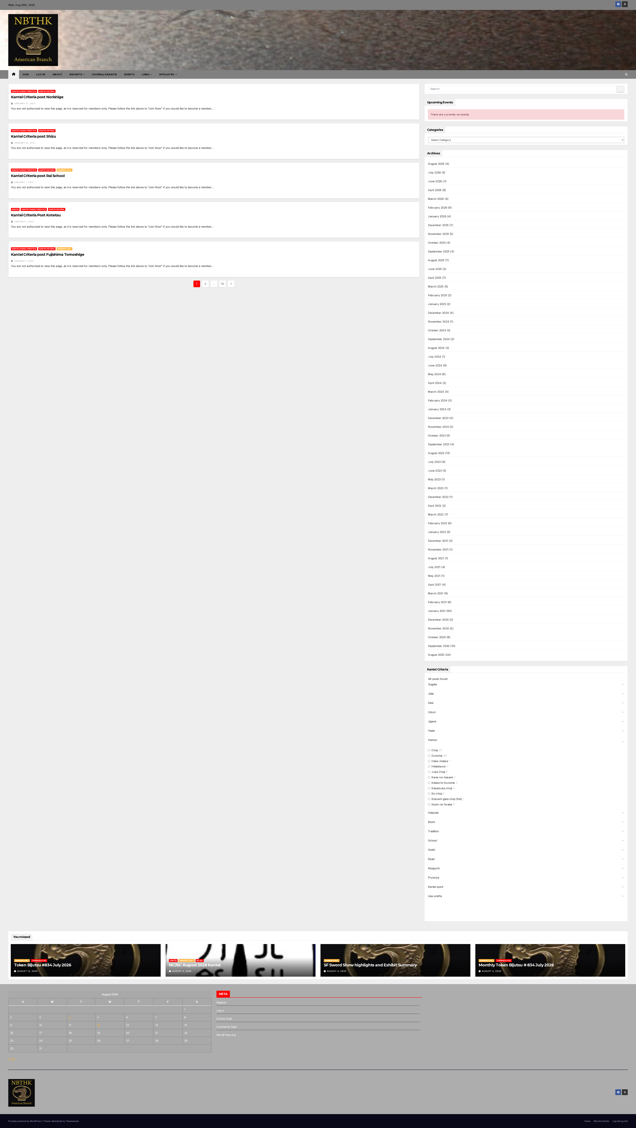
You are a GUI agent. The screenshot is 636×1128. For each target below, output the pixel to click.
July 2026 (434, 172)
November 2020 (438, 628)
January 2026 (437, 216)
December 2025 (438, 225)
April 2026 (434, 190)
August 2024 (436, 348)
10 (222, 284)
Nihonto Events (601, 1121)
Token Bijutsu (39, 961)
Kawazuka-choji (441, 788)
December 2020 (438, 619)
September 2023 (438, 444)
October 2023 (437, 435)
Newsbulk (57, 1121)
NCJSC (200, 961)
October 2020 (437, 637)
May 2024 (434, 374)
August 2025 (436, 260)
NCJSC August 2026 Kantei (195, 965)
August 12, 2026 (27, 971)
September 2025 (438, 251)
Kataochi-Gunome (443, 782)
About (57, 74)
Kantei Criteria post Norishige (37, 97)
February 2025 (437, 295)
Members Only (64, 170)
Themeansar (72, 1121)
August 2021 (436, 558)
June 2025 (435, 269)
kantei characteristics (24, 91)
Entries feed (224, 1018)
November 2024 (438, 321)
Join (26, 74)
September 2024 (439, 339)
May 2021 (434, 575)
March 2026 (436, 198)
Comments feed (226, 1026)
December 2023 (438, 418)
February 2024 (437, 400)
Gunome (436, 755)
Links (146, 74)
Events (129, 74)
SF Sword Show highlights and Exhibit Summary (370, 965)
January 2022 (437, 532)
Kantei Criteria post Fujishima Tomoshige (47, 254)
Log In (40, 74)
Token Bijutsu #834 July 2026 (42, 965)
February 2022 (437, 523)
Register (221, 1002)
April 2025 (434, 277)
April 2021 (434, 584)
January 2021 (437, 611)
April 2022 (434, 505)
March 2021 (435, 593)
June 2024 (435, 365)
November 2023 (438, 426)
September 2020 (439, 646)
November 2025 (438, 234)
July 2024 (434, 356)
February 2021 (437, 602)
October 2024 (437, 330)
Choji (434, 750)
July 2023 (434, 462)
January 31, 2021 (24, 103)
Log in (220, 1010)
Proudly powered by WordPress (25, 1121)
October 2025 (437, 242)
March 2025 (436, 286)
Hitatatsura (438, 766)
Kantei (15, 209)
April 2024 (435, 383)
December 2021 (438, 540)
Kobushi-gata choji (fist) (446, 799)
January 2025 (437, 304)
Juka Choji (438, 772)
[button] (626, 74)
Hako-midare (439, 761)
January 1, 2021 (24, 182)
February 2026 (437, 207)
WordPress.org (226, 1035)
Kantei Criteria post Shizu (33, 136)
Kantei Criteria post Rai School (38, 176)
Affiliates (167, 74)
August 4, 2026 (181, 971)
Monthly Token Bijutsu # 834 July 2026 (516, 965)
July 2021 (434, 567)
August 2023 (436, 453)
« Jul (11, 1059)
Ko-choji (436, 793)
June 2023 (435, 470)
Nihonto (76, 74)
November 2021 (438, 549)
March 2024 (436, 391)
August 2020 (436, 654)
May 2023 (434, 479)
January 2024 (437, 409)
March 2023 (436, 488)
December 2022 (438, 497)
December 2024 (438, 312)
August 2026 (436, 163)
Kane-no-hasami (442, 777)
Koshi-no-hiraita (441, 804)
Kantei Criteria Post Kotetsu (36, 215)
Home (587, 1121)
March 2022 (436, 514)
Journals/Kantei (104, 74)
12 (98, 1025)
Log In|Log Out (620, 1121)
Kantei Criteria (46, 91)
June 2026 (435, 181)
